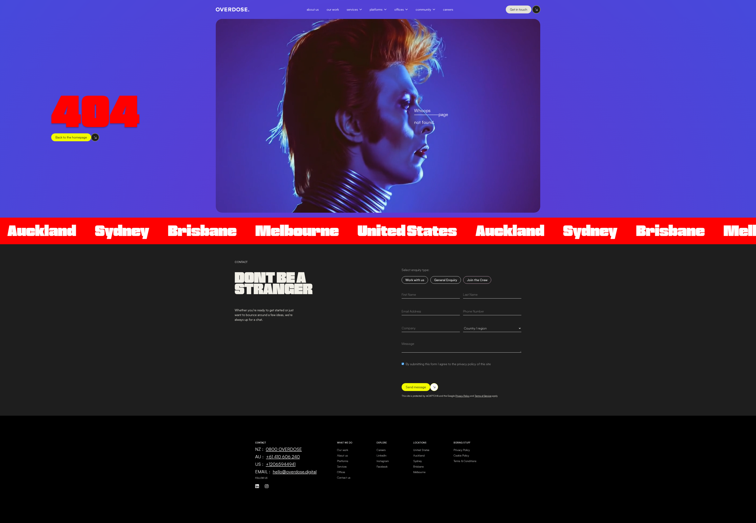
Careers (448, 9)
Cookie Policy (461, 455)
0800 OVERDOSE (284, 449)
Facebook (382, 466)
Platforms (376, 9)
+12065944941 (281, 464)
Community (423, 9)
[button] (356, 9)
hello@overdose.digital (295, 471)
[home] (232, 9)
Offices (399, 9)
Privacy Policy (462, 395)
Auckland (495, 231)
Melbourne (282, 231)
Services (352, 9)
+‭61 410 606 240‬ (283, 456)
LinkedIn (381, 455)
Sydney (107, 231)
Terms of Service (483, 395)
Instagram (383, 461)
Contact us (343, 477)
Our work (342, 450)
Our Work (333, 9)
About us (342, 455)
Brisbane (187, 231)
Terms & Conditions (465, 461)
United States (392, 231)
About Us (313, 9)
